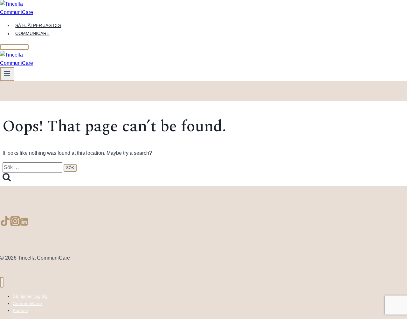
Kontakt (20, 310)
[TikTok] (5, 223)
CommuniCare (32, 33)
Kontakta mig (14, 47)
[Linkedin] (24, 223)
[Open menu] (7, 74)
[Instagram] (15, 223)
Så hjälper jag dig (38, 25)
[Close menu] (1, 282)
